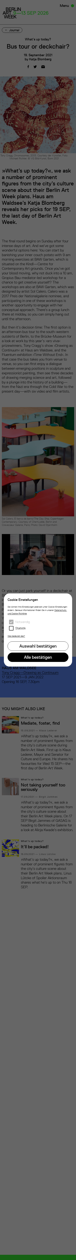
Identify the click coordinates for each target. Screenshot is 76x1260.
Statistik (20, 628)
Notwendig (22, 622)
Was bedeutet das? (16, 636)
